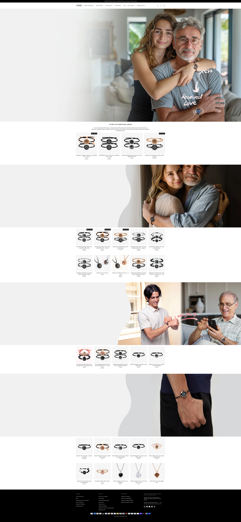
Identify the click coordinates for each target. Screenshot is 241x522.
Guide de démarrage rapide (104, 500)
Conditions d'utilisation (125, 496)
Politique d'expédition (103, 506)
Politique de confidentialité (126, 498)
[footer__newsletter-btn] (160, 502)
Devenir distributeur (79, 502)
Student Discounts (79, 506)
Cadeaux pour (109, 5)
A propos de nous (141, 5)
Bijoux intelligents (88, 5)
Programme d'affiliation (80, 504)
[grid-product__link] (86, 143)
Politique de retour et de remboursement (106, 507)
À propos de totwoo (80, 496)
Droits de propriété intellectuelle (127, 500)
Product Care (101, 502)
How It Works (131, 5)
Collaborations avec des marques (82, 500)
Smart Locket (99, 5)
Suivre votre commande (103, 496)
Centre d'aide (101, 498)
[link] (79, 5)
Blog (77, 498)
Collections (118, 5)
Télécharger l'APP (102, 509)
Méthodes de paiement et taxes (127, 502)
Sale (125, 5)
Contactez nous (102, 504)
